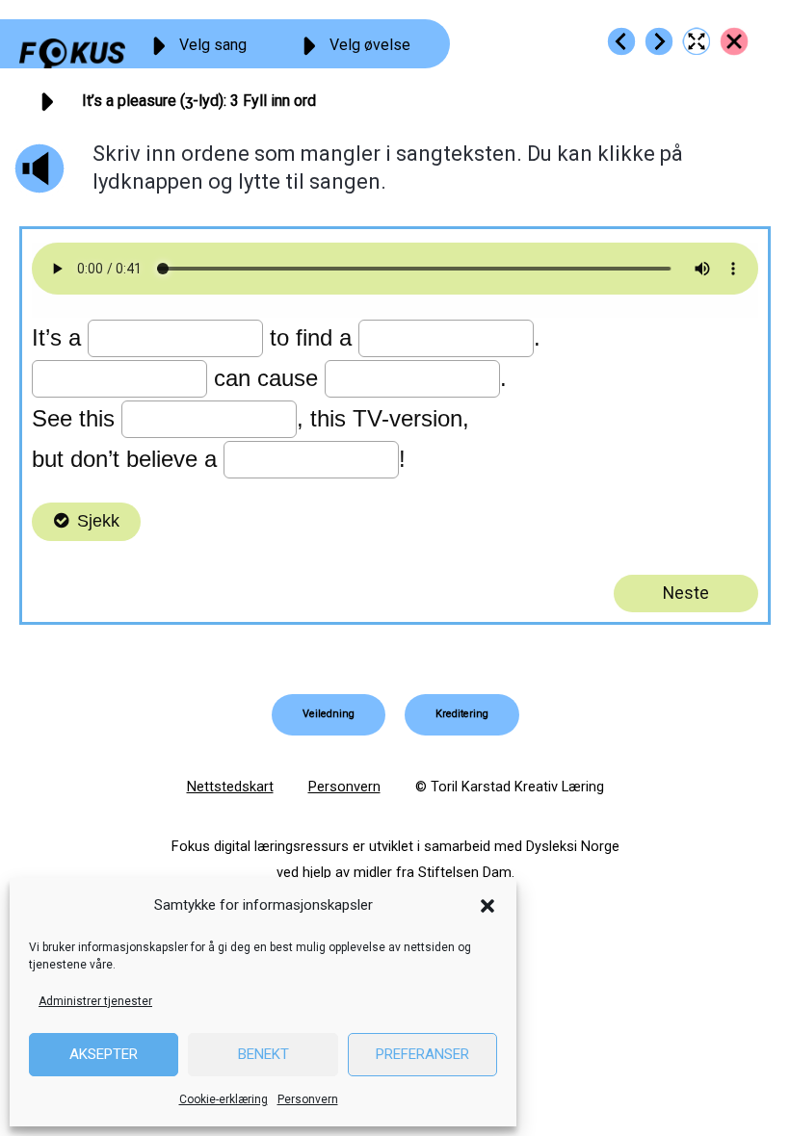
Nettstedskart (230, 786)
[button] (487, 906)
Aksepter (103, 1054)
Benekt (263, 1054)
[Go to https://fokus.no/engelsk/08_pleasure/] (734, 41)
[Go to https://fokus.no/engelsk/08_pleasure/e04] (659, 41)
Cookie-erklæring (223, 1099)
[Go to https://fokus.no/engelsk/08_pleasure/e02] (621, 41)
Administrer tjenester (95, 1001)
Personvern (307, 1099)
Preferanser (422, 1054)
